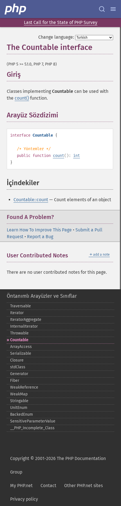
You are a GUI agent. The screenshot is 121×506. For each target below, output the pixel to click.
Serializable (20, 353)
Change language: (56, 37)
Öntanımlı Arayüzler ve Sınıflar (42, 296)
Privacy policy (24, 499)
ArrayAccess (21, 346)
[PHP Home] (16, 9)
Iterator (17, 312)
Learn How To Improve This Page (39, 230)
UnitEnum (18, 407)
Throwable (19, 333)
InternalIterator (24, 326)
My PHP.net (21, 485)
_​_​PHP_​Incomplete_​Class (32, 428)
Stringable (19, 400)
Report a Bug (40, 236)
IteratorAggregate (25, 319)
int (76, 155)
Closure (17, 360)
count (58, 155)
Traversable (20, 306)
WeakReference (24, 387)
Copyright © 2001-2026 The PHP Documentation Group (58, 465)
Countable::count (31, 199)
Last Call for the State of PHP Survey (60, 22)
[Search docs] (101, 9)
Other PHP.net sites (83, 485)
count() (22, 98)
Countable (19, 340)
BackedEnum (21, 414)
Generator (19, 373)
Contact (48, 485)
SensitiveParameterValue (32, 421)
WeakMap (19, 394)
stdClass (17, 367)
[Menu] (113, 9)
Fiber (14, 380)
